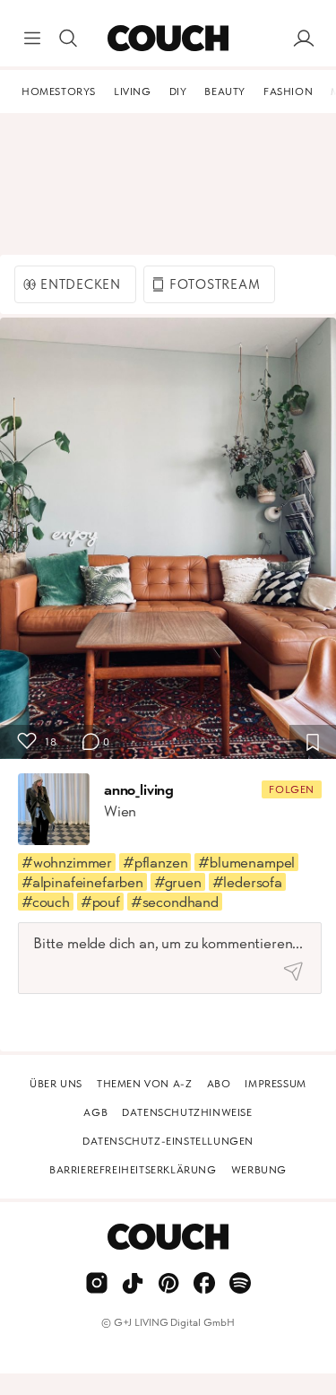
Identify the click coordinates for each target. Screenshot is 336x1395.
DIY (178, 91)
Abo (219, 1083)
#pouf (100, 902)
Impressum (275, 1083)
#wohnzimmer (67, 862)
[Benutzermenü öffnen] (303, 38)
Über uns (56, 1083)
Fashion (288, 91)
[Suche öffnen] (68, 38)
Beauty (225, 91)
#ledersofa (247, 882)
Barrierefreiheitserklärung (133, 1170)
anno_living (139, 789)
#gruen (178, 882)
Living (132, 91)
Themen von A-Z (144, 1083)
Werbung (259, 1170)
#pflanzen (155, 862)
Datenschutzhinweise (187, 1112)
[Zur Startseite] (168, 38)
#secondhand (175, 902)
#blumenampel (246, 862)
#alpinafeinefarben (82, 882)
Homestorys (59, 91)
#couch (46, 902)
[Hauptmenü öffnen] (32, 38)
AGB (95, 1112)
